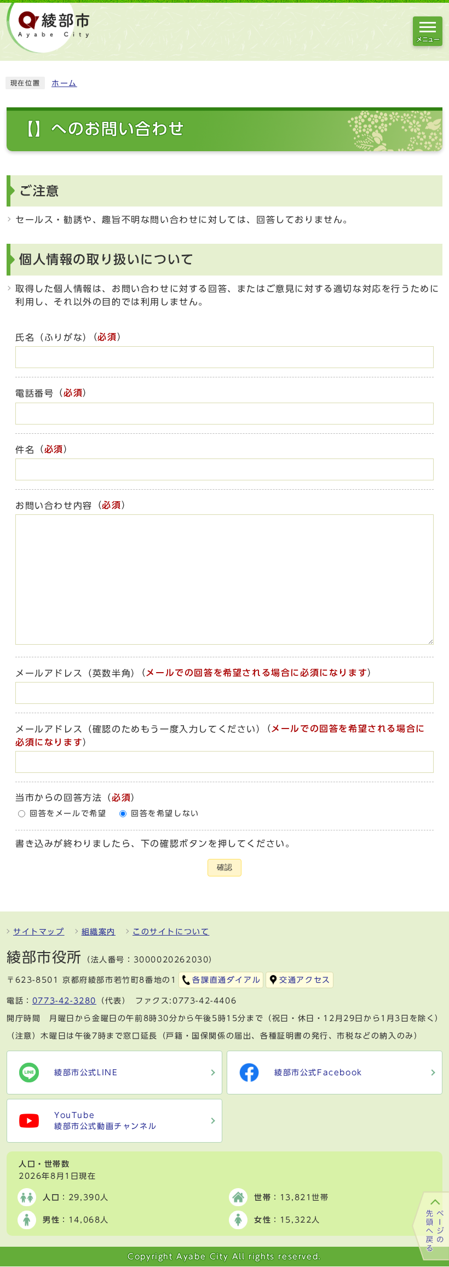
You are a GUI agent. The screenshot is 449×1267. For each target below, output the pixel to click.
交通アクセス (305, 980)
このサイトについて (171, 932)
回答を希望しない (165, 813)
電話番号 (34, 393)
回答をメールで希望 (68, 813)
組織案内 (99, 932)
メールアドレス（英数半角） (78, 673)
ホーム (64, 83)
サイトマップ (39, 932)
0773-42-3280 (64, 1001)
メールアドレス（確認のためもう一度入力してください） (140, 729)
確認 (224, 867)
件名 (24, 449)
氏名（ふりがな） (54, 337)
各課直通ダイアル (226, 980)
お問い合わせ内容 (54, 505)
